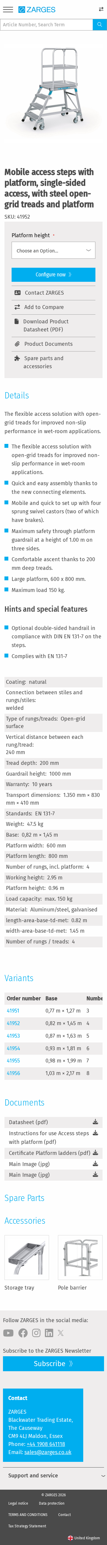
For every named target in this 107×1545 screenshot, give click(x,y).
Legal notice (18, 1503)
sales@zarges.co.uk (47, 1452)
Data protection (51, 1503)
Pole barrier (72, 1287)
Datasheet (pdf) (28, 1122)
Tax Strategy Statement (27, 1526)
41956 (13, 1073)
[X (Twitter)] (61, 1333)
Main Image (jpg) (29, 1164)
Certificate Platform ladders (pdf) (49, 1153)
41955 (13, 1060)
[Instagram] (36, 1333)
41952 (13, 1023)
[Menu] (8, 11)
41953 (13, 1036)
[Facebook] (23, 1333)
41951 (13, 1010)
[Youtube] (8, 1333)
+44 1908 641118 (46, 1444)
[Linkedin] (49, 1333)
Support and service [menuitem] (33, 1475)
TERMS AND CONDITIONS (28, 1515)
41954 (13, 1048)
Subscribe (50, 1364)
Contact (64, 1515)
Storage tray (19, 1287)
